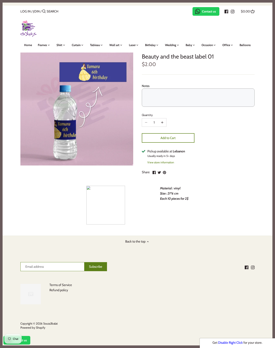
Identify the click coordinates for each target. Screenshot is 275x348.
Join (36, 11)
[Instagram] (232, 11)
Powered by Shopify (32, 327)
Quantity (147, 115)
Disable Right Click (230, 343)
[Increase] (162, 122)
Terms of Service (60, 285)
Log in (25, 11)
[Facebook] (226, 11)
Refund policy (58, 290)
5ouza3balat (50, 323)
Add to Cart (168, 138)
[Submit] (44, 11)
